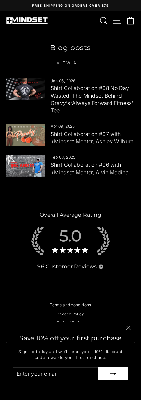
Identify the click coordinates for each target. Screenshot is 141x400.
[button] (101, 266)
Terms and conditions (70, 304)
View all (70, 62)
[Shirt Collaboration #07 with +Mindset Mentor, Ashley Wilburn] (25, 135)
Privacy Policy (70, 314)
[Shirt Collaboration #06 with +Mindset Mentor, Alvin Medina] (25, 166)
